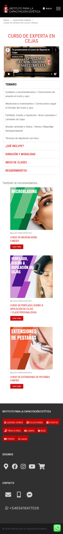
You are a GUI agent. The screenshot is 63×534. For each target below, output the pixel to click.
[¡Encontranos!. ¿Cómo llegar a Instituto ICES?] (6, 466)
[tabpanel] (31, 115)
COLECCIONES (36, 422)
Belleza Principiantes (21, 233)
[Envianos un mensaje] (29, 494)
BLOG (43, 430)
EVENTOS (53, 422)
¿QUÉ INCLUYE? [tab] (14, 146)
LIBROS (30, 430)
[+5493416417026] (19, 494)
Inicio (6, 20)
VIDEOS (11, 439)
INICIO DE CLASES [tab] (16, 162)
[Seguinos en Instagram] (23, 466)
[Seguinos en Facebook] (15, 466)
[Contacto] (8, 494)
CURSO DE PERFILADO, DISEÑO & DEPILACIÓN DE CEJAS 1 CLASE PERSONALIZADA (26, 309)
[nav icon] (58, 9)
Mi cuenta (22, 439)
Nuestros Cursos (22, 20)
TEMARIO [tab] (11, 84)
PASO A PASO (14, 430)
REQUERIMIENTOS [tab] (16, 170)
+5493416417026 (23, 508)
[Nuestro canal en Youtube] (32, 466)
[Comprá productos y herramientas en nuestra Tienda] (41, 466)
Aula (48, 8)
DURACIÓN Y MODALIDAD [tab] (20, 154)
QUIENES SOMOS (14, 422)
